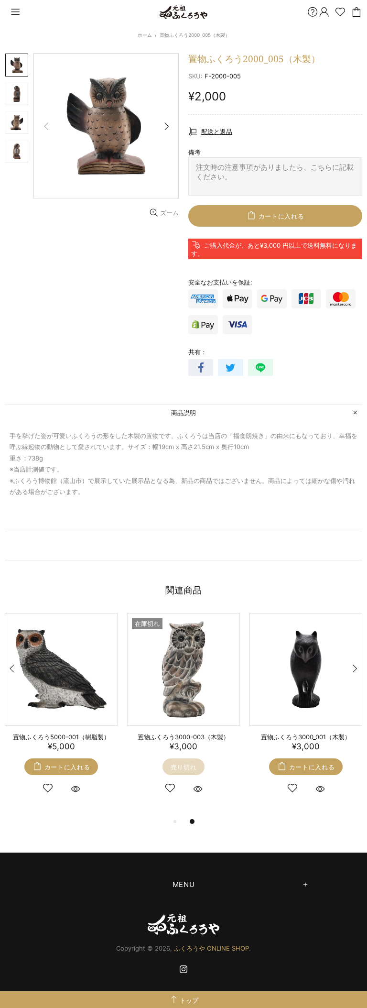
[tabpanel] (61, 714)
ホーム (145, 35)
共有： (197, 352)
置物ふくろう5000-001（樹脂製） (61, 737)
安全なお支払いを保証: (220, 282)
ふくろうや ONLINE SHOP (183, 12)
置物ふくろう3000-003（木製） (183, 737)
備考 (194, 152)
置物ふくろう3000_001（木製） (306, 737)
